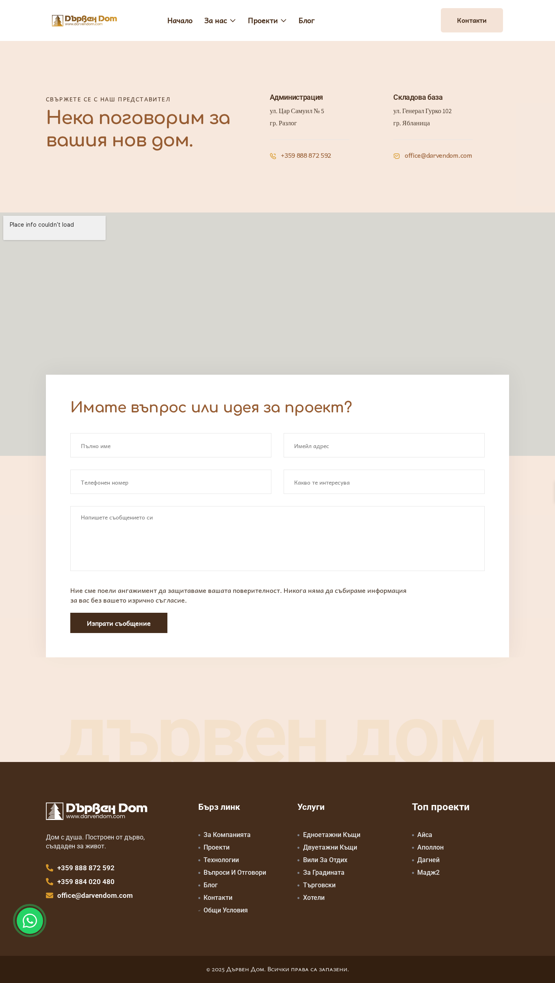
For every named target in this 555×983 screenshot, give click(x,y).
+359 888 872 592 (306, 155)
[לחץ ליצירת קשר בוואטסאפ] (30, 921)
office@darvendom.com (437, 155)
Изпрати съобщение (119, 623)
